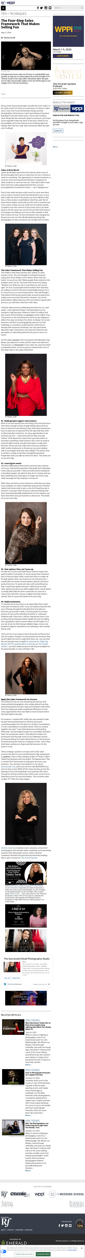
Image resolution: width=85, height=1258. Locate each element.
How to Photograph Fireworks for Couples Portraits (37, 1073)
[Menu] (3, 8)
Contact (10, 1230)
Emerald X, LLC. (66, 1241)
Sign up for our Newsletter (66, 115)
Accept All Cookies (43, 1254)
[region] (42, 1251)
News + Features (32, 1020)
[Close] (81, 1248)
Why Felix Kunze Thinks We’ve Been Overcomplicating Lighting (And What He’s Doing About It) (38, 1026)
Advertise (28, 1230)
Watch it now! (15, 894)
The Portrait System (29, 858)
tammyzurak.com (8, 766)
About (3, 1230)
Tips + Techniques (13, 14)
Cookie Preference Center (24, 1254)
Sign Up (58, 130)
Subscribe (19, 1230)
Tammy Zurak (7, 848)
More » (55, 147)
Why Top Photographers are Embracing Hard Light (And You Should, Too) (36, 1125)
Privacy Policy (72, 1250)
